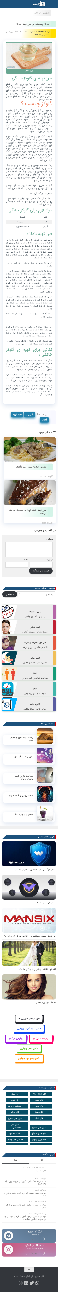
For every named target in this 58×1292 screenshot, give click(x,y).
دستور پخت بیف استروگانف (31, 467)
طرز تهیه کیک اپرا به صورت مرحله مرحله (27, 511)
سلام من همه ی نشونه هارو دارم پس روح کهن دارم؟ (25, 1206)
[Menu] (54, 4)
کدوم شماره (41, 1170)
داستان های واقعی (15, 1139)
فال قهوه (15, 1100)
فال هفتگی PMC (39, 1094)
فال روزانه (15, 1112)
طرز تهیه (17, 414)
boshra (40, 31)
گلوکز (44, 420)
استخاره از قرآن (14, 1106)
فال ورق (14, 1094)
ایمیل (50, 559)
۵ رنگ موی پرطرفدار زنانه (44, 1002)
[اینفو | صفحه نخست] (36, 3)
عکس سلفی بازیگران (29, 1048)
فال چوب (39, 1100)
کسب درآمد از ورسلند (46, 902)
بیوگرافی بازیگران (16, 1038)
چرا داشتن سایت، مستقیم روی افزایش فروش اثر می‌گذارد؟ (30, 936)
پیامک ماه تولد (15, 1133)
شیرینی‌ (29, 414)
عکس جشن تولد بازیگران (29, 1058)
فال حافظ (39, 1112)
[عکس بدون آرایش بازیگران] (29, 1032)
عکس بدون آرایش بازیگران (29, 1028)
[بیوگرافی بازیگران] (16, 1042)
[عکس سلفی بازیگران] (29, 1052)
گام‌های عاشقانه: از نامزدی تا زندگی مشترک (37, 969)
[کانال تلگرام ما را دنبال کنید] (37, 1283)
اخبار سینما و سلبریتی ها (29, 1018)
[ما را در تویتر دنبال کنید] (32, 1283)
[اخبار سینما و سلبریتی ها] (29, 1022)
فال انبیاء (39, 1118)
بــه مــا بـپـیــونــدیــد (34, 1239)
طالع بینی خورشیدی (16, 1126)
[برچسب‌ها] (42, 1160)
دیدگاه (49, 539)
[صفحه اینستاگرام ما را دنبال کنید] (21, 1283)
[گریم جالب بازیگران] (41, 1042)
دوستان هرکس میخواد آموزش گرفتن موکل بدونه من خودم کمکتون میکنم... (25, 1218)
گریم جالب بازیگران (41, 1038)
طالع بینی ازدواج (39, 1133)
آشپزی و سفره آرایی (41, 12)
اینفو (28, 1276)
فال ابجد (39, 1106)
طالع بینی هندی (39, 1127)
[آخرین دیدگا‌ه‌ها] (15, 1160)
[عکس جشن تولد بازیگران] (29, 1061)
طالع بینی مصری (15, 1118)
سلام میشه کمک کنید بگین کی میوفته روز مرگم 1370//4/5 (25, 1183)
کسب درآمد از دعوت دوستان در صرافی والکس (35, 869)
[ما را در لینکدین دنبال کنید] (26, 1283)
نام (26, 559)
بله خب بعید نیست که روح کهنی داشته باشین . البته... (25, 1194)
